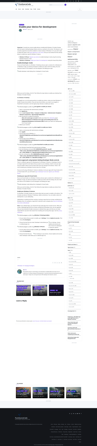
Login (62, 429)
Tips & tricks (70, 247)
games (78, 66)
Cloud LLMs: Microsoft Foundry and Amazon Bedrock (73, 323)
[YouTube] (76, 1)
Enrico (25, 29)
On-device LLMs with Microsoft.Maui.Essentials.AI (74, 329)
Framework (71, 139)
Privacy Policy (65, 431)
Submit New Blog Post (73, 434)
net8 (69, 74)
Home (52, 424)
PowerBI (70, 291)
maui (76, 70)
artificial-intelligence (72, 42)
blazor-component (74, 52)
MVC (69, 154)
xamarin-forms (70, 83)
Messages (66, 429)
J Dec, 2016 (53, 293)
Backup (59, 424)
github (69, 68)
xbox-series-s (77, 83)
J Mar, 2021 (20, 294)
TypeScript (71, 193)
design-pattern (71, 64)
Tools (69, 250)
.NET (18, 286)
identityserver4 (73, 68)
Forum (19, 9)
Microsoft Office (72, 285)
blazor (75, 49)
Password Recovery (54, 431)
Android (70, 255)
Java (69, 228)
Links (23, 9)
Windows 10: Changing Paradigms (26, 265)
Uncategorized (71, 311)
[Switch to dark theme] (80, 9)
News (69, 197)
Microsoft (70, 214)
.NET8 (70, 109)
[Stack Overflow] (68, 1)
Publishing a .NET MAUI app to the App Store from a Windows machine (74, 318)
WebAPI (70, 175)
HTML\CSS (71, 225)
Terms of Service (58, 444)
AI (55, 391)
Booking (62, 424)
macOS (73, 70)
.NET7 (70, 105)
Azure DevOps (71, 261)
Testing (24, 288)
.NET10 (70, 96)
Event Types (66, 426)
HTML (70, 145)
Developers (22, 24)
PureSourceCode (24, 4)
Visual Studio (71, 172)
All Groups (55, 424)
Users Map (79, 439)
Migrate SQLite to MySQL (55, 292)
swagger (78, 75)
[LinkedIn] (73, 1)
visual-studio (73, 77)
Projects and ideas (72, 244)
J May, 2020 (36, 293)
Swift (70, 240)
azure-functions (70, 49)
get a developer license (41, 171)
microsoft (70, 72)
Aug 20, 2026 (70, 396)
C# (26, 286)
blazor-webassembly (73, 57)
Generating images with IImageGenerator (73, 338)
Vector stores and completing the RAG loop (73, 333)
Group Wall (51, 429)
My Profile (75, 429)
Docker (70, 267)
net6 (79, 72)
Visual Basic (71, 169)
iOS (69, 273)
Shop (31, 9)
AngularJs (70, 187)
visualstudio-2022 (70, 79)
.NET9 (70, 112)
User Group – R (54, 439)
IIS (69, 148)
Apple (70, 202)
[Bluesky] (78, 1)
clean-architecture (71, 61)
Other (35, 288)
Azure (70, 124)
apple (72, 41)
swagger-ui (69, 77)
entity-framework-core (72, 66)
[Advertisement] (48, 15)
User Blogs (79, 434)
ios (78, 68)
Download (27, 9)
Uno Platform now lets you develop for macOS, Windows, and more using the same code (39, 292)
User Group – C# (78, 436)
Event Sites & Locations (59, 426)
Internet (70, 211)
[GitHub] (65, 1)
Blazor (70, 127)
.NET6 (70, 102)
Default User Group (78, 424)
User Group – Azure (71, 436)
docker (75, 64)
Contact (38, 9)
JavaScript (70, 185)
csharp (76, 61)
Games (69, 182)
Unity (70, 300)
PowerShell (71, 294)
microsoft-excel (75, 72)
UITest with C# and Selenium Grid (23, 292)
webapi (75, 79)
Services (79, 431)
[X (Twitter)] (71, 1)
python (72, 75)
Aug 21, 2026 (53, 396)
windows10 (71, 81)
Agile (70, 115)
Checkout (68, 424)
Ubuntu (71, 278)
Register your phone (34, 57)
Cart (65, 424)
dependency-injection (72, 63)
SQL (56, 290)
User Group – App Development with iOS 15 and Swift (58, 436)
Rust (69, 237)
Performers (60, 431)
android (69, 41)
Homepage (56, 429)
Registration (70, 431)
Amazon (70, 199)
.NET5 (70, 99)
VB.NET (70, 166)
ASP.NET (70, 121)
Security (70, 297)
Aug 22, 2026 (20, 396)
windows (78, 79)
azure (69, 46)
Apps (70, 205)
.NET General (71, 93)
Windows (70, 306)
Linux (70, 276)
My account (70, 429)
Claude (70, 264)
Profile (34, 9)
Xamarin (39, 288)
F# (69, 136)
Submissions (66, 434)
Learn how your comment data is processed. (42, 321)
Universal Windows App (73, 163)
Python (70, 231)
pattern (75, 74)
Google (70, 208)
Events (70, 426)
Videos (80, 441)
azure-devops (74, 46)
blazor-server (72, 54)
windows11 (77, 81)
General (70, 142)
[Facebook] (81, 1)
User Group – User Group (67, 439)
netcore (72, 74)
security (75, 75)
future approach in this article (37, 52)
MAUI (70, 151)
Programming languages (73, 222)
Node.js (70, 288)
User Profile (75, 439)
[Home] (16, 9)
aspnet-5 (70, 45)
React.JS (70, 190)
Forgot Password (75, 426)
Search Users (75, 431)
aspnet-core (76, 45)
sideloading (52, 118)
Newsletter (79, 429)
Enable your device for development (37, 26)
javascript (69, 70)
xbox (73, 83)
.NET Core (23, 286)
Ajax (69, 118)
